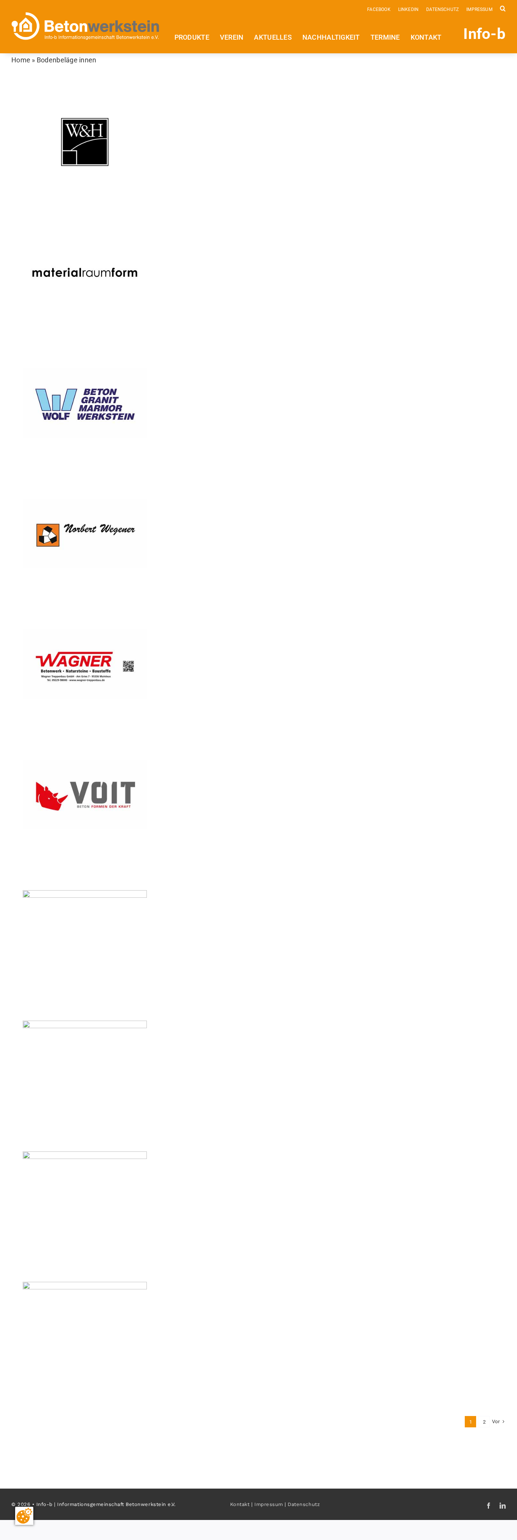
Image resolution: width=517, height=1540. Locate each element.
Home (20, 60)
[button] (503, 8)
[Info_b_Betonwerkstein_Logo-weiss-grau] (85, 15)
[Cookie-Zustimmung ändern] (24, 1516)
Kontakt (240, 1504)
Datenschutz (304, 1504)
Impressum (268, 1504)
